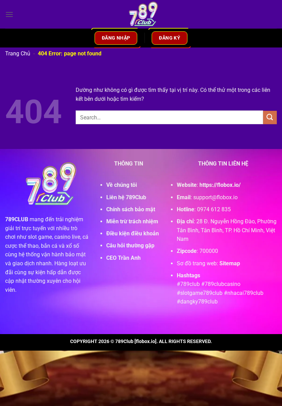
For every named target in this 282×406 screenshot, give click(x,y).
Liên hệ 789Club (126, 197)
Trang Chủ (17, 53)
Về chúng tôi (121, 185)
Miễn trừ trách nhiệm (132, 221)
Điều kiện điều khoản (132, 233)
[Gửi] (270, 117)
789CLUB (16, 219)
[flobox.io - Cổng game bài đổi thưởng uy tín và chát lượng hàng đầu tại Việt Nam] (141, 14)
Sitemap (229, 263)
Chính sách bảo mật (130, 209)
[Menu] (9, 14)
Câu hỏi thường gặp (130, 245)
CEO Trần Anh (123, 258)
